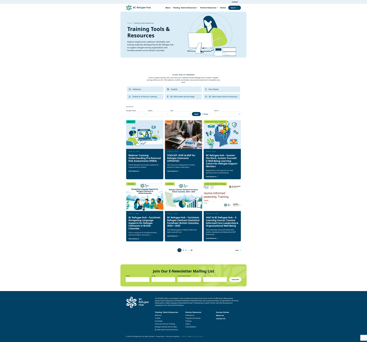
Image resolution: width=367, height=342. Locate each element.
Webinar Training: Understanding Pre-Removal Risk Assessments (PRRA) (144, 158)
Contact (235, 2)
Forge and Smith (198, 336)
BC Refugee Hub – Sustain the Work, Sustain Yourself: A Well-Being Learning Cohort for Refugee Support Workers (221, 161)
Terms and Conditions (172, 336)
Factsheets (131, 184)
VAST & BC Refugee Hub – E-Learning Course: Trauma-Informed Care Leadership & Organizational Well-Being (222, 221)
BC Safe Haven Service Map (182, 96)
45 (191, 250)
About (168, 8)
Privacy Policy (160, 336)
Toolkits (174, 89)
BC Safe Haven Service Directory (223, 96)
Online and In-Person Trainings (215, 122)
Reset (206, 114)
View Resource (133, 171)
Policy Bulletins (190, 327)
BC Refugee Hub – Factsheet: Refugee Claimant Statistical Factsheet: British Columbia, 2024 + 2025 (183, 221)
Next (237, 250)
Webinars (137, 89)
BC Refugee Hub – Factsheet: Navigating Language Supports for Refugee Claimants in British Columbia (144, 223)
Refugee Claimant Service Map (166, 327)
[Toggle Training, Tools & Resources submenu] (197, 8)
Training (188, 321)
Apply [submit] (196, 114)
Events (223, 8)
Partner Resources (208, 8)
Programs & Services (193, 318)
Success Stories (222, 312)
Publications (189, 315)
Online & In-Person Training (144, 96)
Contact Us (220, 318)
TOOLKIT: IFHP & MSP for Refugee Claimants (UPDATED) (181, 158)
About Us (220, 315)
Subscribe (235, 279)
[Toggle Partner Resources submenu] (217, 8)
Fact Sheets (214, 89)
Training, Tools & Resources (184, 8)
